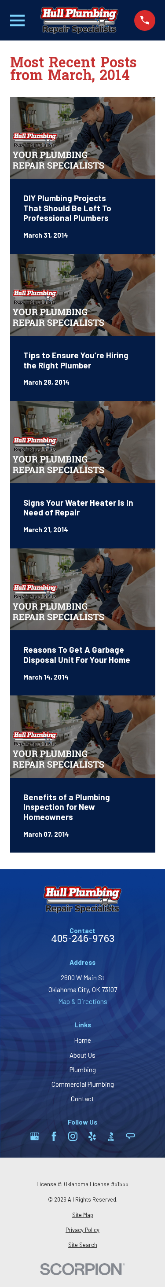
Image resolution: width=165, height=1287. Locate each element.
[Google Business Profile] (34, 1136)
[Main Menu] (17, 20)
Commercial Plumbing (82, 1084)
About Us (82, 1055)
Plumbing (83, 1070)
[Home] (79, 20)
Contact (82, 1099)
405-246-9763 (82, 940)
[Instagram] (72, 1136)
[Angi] (130, 1136)
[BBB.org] (111, 1136)
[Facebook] (54, 1136)
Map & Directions (82, 1001)
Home (82, 1040)
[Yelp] (92, 1136)
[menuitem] (82, 1215)
